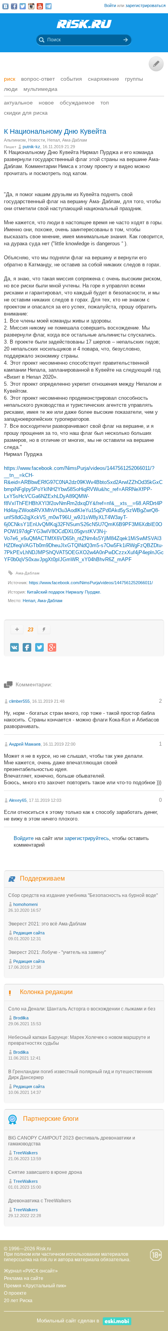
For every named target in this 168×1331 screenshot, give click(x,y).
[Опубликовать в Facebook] (27, 647)
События (71, 79)
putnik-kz (31, 146)
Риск (9, 79)
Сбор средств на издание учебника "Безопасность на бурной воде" (83, 895)
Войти (110, 5)
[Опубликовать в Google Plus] (52, 647)
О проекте (15, 1293)
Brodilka (21, 1018)
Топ (104, 102)
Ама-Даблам (27, 573)
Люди (11, 89)
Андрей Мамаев (25, 744)
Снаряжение (103, 79)
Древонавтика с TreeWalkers (39, 1200)
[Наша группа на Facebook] (14, 6)
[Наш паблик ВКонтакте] (5, 6)
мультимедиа (40, 89)
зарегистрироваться (145, 5)
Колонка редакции (46, 992)
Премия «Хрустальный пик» (35, 1285)
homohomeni (25, 904)
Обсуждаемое (77, 102)
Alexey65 (18, 800)
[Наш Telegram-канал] (48, 6)
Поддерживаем (42, 878)
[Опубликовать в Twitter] (39, 647)
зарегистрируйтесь (86, 838)
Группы (134, 79)
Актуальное (18, 102)
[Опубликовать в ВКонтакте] (14, 647)
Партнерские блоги (51, 1118)
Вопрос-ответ (38, 79)
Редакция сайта (29, 932)
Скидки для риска (26, 113)
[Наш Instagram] (31, 6)
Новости (36, 140)
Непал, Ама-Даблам (67, 140)
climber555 (19, 701)
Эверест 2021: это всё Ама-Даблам (47, 924)
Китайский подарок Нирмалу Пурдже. (64, 592)
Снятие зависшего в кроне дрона (45, 1172)
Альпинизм (15, 140)
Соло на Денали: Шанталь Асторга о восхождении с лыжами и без (81, 1009)
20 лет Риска (18, 1300)
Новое (46, 102)
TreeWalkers (25, 1152)
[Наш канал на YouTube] (40, 6)
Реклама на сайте (23, 1278)
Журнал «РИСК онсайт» (31, 1271)
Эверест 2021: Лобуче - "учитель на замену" (57, 952)
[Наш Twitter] (23, 6)
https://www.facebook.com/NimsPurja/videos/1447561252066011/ (91, 582)
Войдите (24, 838)
